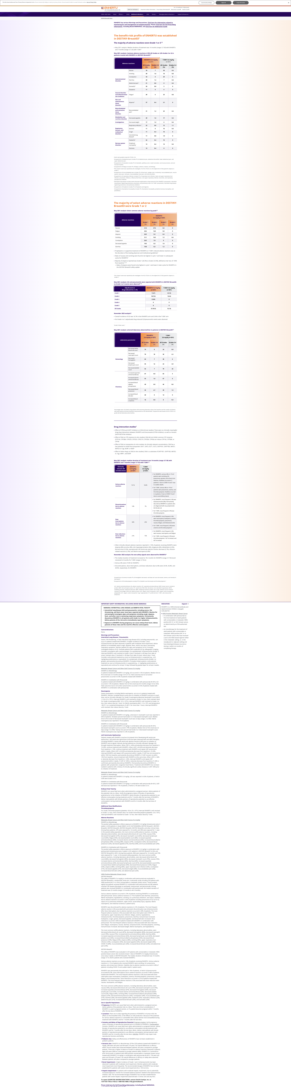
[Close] (288, 2)
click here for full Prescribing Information (120, 1085)
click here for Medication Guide (156, 26)
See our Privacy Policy (91, 2)
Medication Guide (175, 9)
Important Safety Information (148, 9)
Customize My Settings (206, 2)
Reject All (224, 2)
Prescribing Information (163, 9)
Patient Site (185, 9)
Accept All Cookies (241, 2)
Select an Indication (133, 9)
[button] (124, 604)
